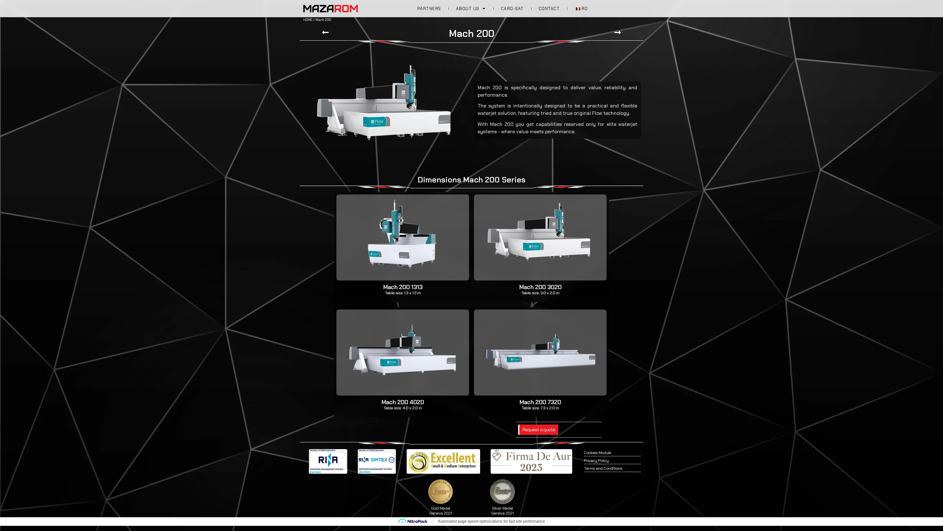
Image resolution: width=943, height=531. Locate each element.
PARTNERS (429, 8)
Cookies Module (597, 452)
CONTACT (549, 8)
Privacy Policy (596, 460)
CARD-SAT (512, 8)
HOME (307, 19)
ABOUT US (467, 8)
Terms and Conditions (603, 468)
